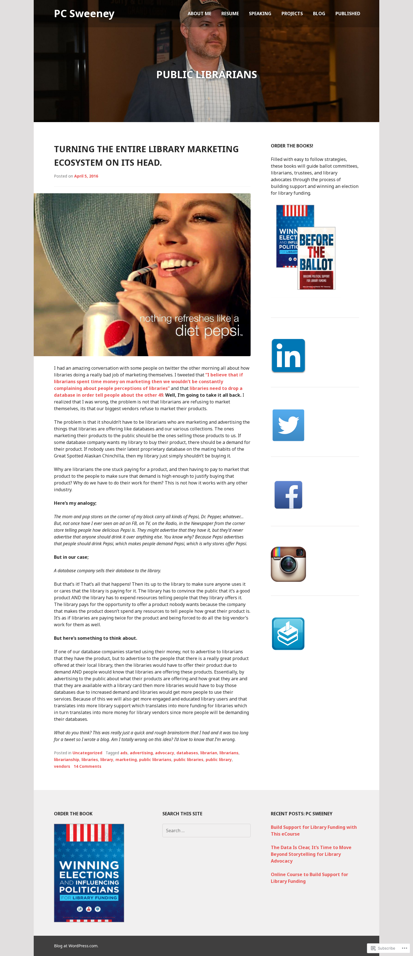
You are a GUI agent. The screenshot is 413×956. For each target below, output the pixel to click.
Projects (292, 13)
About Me (199, 13)
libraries (89, 759)
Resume (230, 13)
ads (124, 752)
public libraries (188, 759)
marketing (126, 759)
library (106, 759)
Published (347, 13)
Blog (319, 13)
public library (219, 759)
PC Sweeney (84, 13)
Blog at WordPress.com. (76, 945)
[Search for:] (206, 830)
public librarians (155, 759)
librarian (208, 752)
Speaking (260, 13)
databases (187, 752)
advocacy (164, 752)
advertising (141, 752)
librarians (229, 752)
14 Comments (87, 766)
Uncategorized (87, 752)
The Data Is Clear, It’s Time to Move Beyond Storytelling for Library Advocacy (311, 854)
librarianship (66, 759)
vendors (62, 766)
